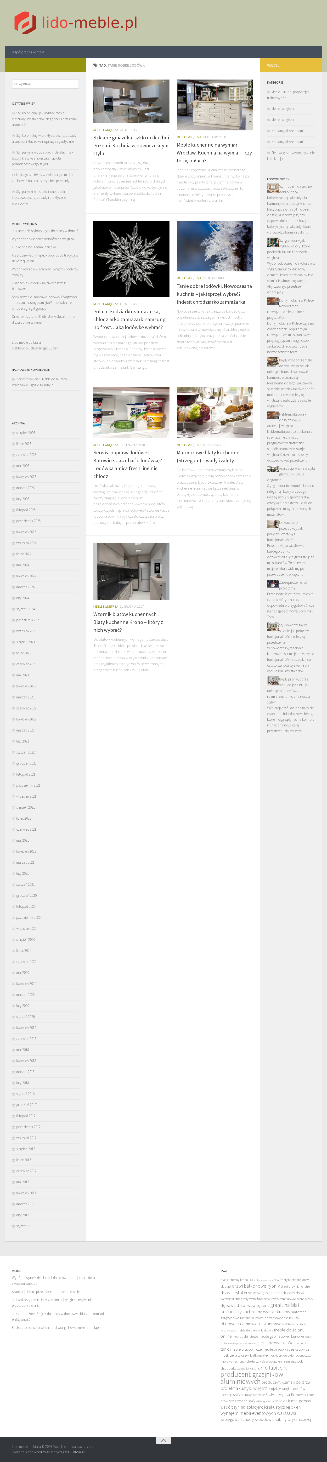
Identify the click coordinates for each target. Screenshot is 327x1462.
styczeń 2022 (25, 752)
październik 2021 (28, 785)
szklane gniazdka (265, 1401)
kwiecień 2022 (26, 719)
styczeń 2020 (25, 1016)
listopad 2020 (25, 906)
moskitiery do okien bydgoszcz (290, 1355)
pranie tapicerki (271, 1367)
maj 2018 (22, 1049)
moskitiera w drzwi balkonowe (244, 1355)
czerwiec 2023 (26, 664)
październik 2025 (28, 521)
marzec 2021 (25, 862)
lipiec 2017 (23, 1160)
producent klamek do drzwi (286, 1382)
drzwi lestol (231, 1292)
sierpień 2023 (25, 642)
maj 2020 (22, 972)
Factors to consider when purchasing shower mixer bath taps (56, 1327)
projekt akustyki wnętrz (243, 1388)
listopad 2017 (25, 1116)
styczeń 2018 (25, 1093)
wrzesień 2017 (26, 1138)
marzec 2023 (25, 697)
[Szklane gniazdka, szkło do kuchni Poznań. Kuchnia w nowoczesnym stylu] (131, 101)
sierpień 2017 (25, 1149)
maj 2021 (22, 840)
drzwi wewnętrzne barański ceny (269, 1292)
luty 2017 (22, 1215)
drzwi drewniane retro (295, 1287)
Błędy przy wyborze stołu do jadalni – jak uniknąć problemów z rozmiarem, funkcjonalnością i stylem (289, 690)
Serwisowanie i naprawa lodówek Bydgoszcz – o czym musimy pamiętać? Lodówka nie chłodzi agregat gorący (45, 303)
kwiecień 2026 (26, 476)
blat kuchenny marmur (261, 1280)
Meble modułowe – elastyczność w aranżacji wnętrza (286, 420)
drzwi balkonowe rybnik (256, 1286)
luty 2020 (22, 1005)
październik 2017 (28, 1127)
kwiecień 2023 (26, 686)
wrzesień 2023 (26, 631)
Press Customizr (72, 1452)
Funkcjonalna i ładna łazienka (34, 247)
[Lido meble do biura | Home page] (76, 23)
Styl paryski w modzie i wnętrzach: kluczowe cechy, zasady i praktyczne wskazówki (39, 197)
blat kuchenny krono (234, 1280)
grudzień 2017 (26, 1104)
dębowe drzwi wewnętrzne (245, 1305)
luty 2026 (22, 499)
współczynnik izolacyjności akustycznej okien (260, 1407)
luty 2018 (22, 1082)
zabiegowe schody (237, 1419)
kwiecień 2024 (26, 576)
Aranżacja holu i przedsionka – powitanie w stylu (47, 1291)
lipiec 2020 (23, 950)
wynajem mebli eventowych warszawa (258, 1413)
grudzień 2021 (26, 763)
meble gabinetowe (245, 1337)
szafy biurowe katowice (249, 1395)
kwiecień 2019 (26, 1027)
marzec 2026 (25, 487)
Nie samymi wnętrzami (287, 130)
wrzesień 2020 (26, 928)
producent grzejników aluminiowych (251, 1378)
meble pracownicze (246, 1349)
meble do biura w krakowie (255, 1330)
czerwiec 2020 (26, 961)
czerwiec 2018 (26, 1038)
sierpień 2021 (25, 807)
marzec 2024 (25, 587)
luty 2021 (22, 873)
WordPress (42, 1452)
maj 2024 (22, 565)
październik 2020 (28, 917)
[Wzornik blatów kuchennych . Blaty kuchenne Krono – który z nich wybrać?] (131, 571)
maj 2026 (22, 465)
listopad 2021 (25, 774)
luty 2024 (22, 598)
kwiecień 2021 (26, 851)
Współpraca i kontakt (28, 52)
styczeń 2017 (25, 1226)
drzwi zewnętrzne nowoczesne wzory (288, 1299)
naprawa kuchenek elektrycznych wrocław (248, 1361)
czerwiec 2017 (26, 1171)
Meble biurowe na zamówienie (264, 1317)
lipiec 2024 (23, 554)
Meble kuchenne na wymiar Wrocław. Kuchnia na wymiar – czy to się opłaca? (214, 152)
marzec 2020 (25, 994)
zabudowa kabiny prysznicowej (282, 1419)
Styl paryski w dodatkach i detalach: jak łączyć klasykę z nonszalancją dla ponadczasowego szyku (42, 158)
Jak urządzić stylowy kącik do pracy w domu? (45, 230)
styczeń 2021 (25, 884)
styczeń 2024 (25, 609)
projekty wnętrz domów (286, 1388)
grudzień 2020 (26, 895)
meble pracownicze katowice (286, 1349)
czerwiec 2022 (26, 708)
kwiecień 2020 (26, 983)
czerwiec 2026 (26, 454)
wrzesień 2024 (26, 543)
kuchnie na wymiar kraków (266, 1311)
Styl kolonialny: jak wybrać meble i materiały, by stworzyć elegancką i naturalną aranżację (44, 119)
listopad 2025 (25, 510)
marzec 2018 (25, 1071)
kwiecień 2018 (26, 1060)
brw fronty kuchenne (287, 1280)
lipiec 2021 (23, 818)
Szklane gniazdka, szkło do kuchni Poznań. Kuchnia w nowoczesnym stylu (131, 145)
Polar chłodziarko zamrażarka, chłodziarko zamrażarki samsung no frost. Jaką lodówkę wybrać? (129, 319)
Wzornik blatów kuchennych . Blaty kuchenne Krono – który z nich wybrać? (128, 622)
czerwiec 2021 (26, 829)
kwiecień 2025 (26, 532)
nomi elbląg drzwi (287, 1361)
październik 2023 (28, 620)
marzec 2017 (25, 1204)
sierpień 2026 (25, 432)
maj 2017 (22, 1182)
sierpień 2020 (25, 939)
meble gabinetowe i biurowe (281, 1336)
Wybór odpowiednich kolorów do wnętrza (43, 239)
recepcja (226, 1395)
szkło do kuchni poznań (293, 1400)
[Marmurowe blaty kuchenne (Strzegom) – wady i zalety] (215, 412)
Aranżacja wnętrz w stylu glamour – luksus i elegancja (291, 474)
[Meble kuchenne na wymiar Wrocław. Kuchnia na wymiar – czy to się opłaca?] (215, 105)
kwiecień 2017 (26, 1193)
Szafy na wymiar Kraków (284, 1394)
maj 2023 (22, 675)
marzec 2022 (25, 730)
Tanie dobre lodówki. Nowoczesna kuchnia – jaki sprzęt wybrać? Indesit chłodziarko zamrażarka (214, 294)
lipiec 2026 (23, 443)
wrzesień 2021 (26, 796)
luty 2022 (22, 741)
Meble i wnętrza (105, 130)
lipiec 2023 (23, 653)
